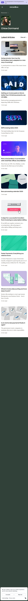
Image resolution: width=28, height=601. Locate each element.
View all (23, 37)
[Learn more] (26, 2)
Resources (4, 12)
